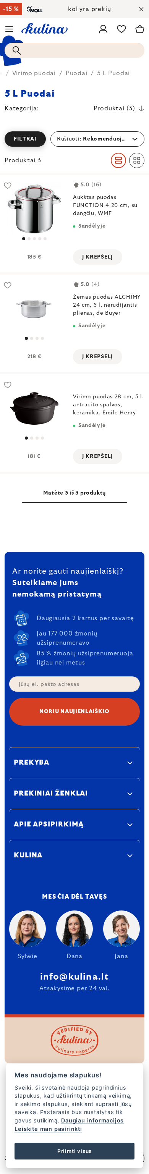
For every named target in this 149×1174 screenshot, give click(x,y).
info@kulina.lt (74, 977)
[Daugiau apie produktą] (34, 309)
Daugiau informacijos (92, 1120)
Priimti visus (74, 1151)
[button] (74, 139)
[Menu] (9, 29)
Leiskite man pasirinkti (48, 1128)
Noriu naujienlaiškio (74, 711)
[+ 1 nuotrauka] (34, 209)
